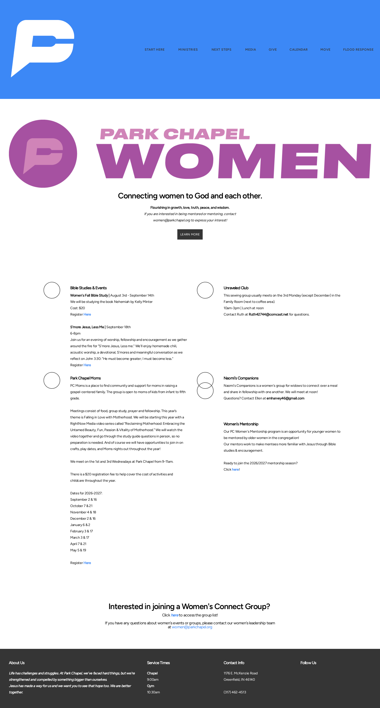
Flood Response (358, 49)
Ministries (188, 49)
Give (273, 49)
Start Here (155, 49)
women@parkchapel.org (192, 627)
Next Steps (222, 49)
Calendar (299, 49)
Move (325, 49)
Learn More (190, 234)
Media (250, 49)
